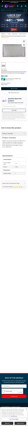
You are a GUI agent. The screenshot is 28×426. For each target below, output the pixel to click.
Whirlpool (8, 83)
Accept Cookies (20, 423)
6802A (6, 84)
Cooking (9, 33)
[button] (2, 6)
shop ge (14, 29)
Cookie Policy (14, 416)
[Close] (26, 409)
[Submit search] (24, 10)
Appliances (15, 2)
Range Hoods (15, 33)
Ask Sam (14, 110)
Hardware (13, 1)
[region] (14, 416)
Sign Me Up (14, 396)
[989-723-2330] (21, 6)
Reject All (7, 423)
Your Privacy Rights (13, 419)
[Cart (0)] (25, 6)
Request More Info (15, 92)
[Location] (17, 6)
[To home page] (9, 6)
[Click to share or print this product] (24, 41)
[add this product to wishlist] (24, 45)
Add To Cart (14, 88)
